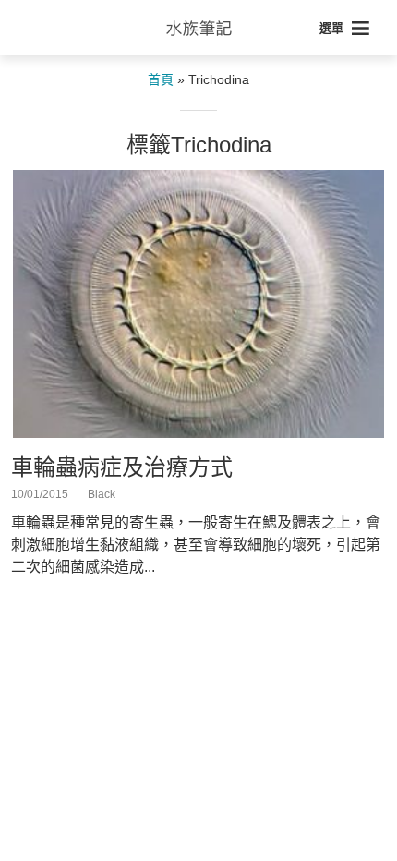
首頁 (161, 79)
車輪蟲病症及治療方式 (122, 467)
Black (101, 494)
